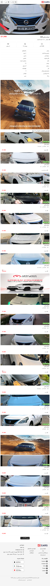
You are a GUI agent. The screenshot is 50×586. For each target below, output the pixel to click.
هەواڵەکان (32, 553)
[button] (1, 2)
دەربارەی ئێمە (43, 555)
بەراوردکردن (31, 551)
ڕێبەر (43, 551)
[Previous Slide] (1, 19)
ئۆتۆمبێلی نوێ (43, 549)
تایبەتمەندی (29, 580)
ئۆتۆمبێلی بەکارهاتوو (32, 549)
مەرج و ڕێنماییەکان (22, 580)
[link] (18, 562)
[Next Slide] (48, 19)
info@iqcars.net (18, 550)
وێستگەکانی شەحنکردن (43, 553)
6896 (21, 547)
